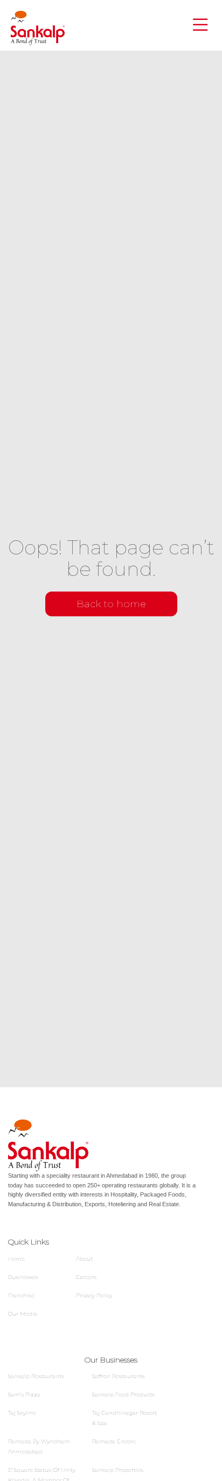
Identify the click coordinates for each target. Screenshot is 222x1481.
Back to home (111, 604)
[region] (111, 1389)
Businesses (23, 1277)
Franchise (21, 1295)
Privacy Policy (94, 1295)
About (84, 1258)
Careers (86, 1277)
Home (16, 1258)
